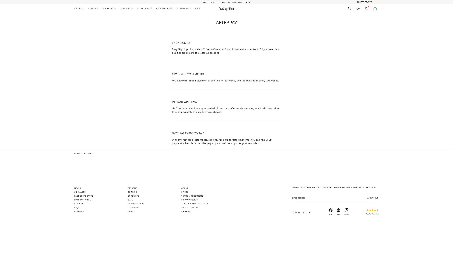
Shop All (79, 8)
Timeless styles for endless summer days (226, 2)
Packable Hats (164, 8)
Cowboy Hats (144, 8)
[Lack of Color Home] (226, 8)
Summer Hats (184, 8)
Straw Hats (127, 8)
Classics (93, 8)
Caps (197, 8)
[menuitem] (80, 8)
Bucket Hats (109, 8)
